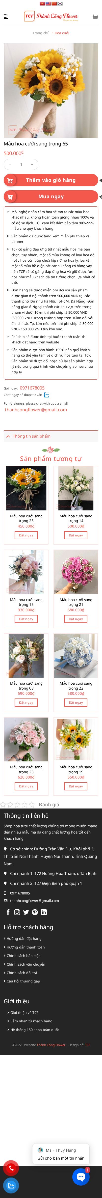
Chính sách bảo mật (23, 955)
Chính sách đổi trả (22, 972)
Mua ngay (51, 196)
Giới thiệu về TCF (24, 1012)
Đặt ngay (26, 535)
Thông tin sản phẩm (32, 436)
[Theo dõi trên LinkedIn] (44, 912)
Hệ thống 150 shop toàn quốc (34, 1029)
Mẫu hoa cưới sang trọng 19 (76, 769)
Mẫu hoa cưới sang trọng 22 (76, 686)
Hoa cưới (62, 32)
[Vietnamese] (42, 3)
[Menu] (7, 16)
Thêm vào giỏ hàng (51, 180)
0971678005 (32, 388)
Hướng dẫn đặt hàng (24, 938)
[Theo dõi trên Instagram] (17, 912)
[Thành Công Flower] (51, 16)
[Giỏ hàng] (95, 16)
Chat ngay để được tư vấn (23, 394)
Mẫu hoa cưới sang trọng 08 (26, 686)
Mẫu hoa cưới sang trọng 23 (26, 769)
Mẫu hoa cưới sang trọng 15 (26, 602)
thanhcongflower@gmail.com (36, 410)
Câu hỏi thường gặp (23, 981)
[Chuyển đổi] (8, 436)
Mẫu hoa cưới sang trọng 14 (76, 518)
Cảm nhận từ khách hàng (31, 1021)
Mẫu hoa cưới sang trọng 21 (76, 602)
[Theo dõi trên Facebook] (8, 912)
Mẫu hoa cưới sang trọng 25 (26, 518)
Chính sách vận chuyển (26, 964)
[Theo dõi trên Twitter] (26, 912)
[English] (48, 3)
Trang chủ (41, 32)
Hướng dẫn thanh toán (26, 947)
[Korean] (60, 3)
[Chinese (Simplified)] (54, 3)
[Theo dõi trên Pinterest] (35, 912)
